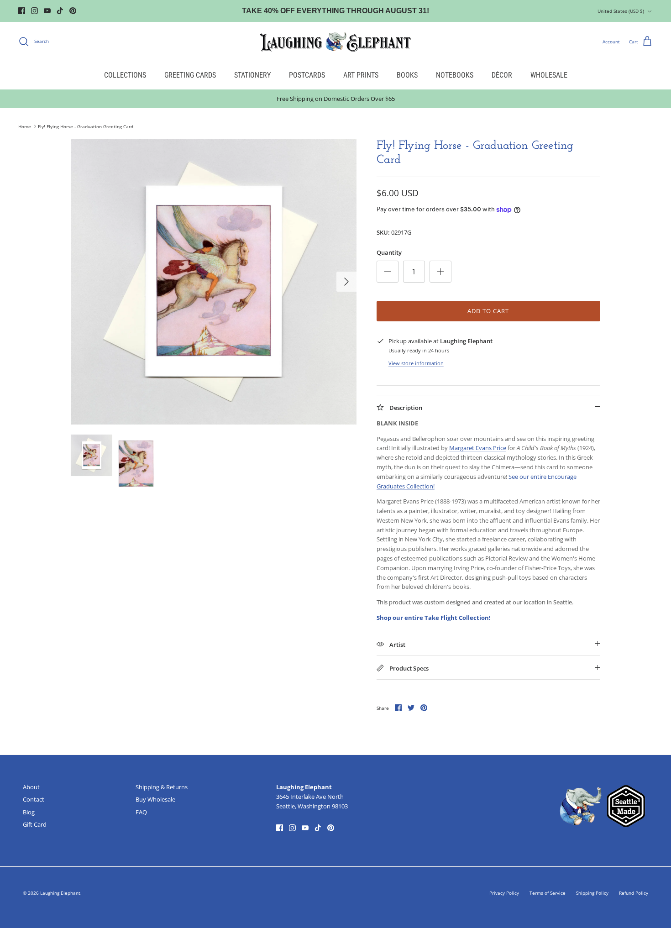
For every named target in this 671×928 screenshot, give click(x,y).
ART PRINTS (360, 75)
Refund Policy (633, 893)
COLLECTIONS (125, 75)
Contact (33, 799)
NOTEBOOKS (454, 75)
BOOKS (407, 75)
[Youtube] (47, 10)
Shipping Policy (592, 893)
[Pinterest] (72, 10)
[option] (213, 282)
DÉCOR (502, 75)
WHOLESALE (548, 75)
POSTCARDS (307, 75)
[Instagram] (34, 10)
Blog (29, 812)
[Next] (346, 282)
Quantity (389, 252)
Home (24, 126)
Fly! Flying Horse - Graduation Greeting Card (85, 126)
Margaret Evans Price (477, 448)
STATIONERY (252, 75)
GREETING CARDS (190, 75)
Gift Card (35, 824)
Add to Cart (488, 311)
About (31, 787)
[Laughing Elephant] (335, 41)
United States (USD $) (621, 11)
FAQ (141, 812)
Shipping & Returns (162, 787)
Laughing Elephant (60, 893)
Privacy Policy (504, 893)
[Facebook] (21, 10)
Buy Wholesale (155, 799)
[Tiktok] (60, 10)
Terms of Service (547, 893)
